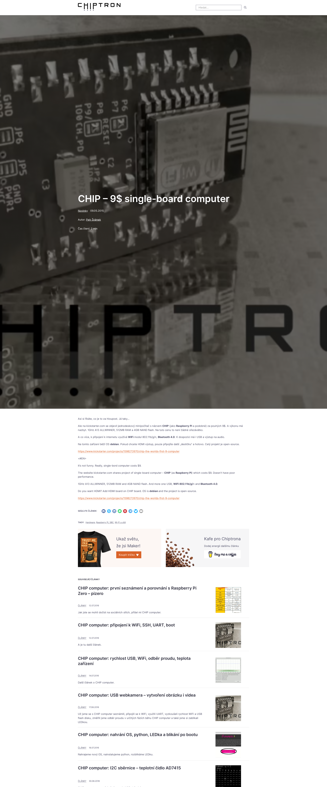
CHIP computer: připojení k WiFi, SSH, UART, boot (126, 624)
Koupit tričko (127, 554)
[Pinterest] (125, 511)
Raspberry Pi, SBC (105, 522)
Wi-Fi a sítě (120, 522)
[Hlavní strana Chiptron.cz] (99, 7)
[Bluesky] (136, 511)
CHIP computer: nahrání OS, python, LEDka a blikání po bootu (138, 734)
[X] (109, 511)
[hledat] (245, 7)
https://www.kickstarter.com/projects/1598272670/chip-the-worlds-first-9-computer (128, 451)
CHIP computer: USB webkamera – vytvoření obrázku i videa (137, 695)
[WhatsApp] (120, 511)
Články (82, 605)
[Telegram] (130, 511)
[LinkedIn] (114, 511)
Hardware (90, 522)
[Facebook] (104, 511)
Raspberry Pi (184, 425)
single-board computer (147, 472)
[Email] (141, 511)
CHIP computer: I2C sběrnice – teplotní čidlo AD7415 (129, 767)
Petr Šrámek (93, 219)
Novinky (83, 210)
